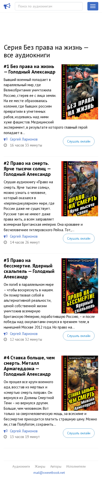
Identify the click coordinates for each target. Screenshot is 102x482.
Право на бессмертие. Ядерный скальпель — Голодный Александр (29, 268)
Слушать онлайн (78, 141)
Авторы (55, 466)
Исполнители (76, 466)
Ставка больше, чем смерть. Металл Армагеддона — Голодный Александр (29, 365)
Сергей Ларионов (24, 139)
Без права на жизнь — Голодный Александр (29, 69)
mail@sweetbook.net (49, 472)
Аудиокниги (21, 466)
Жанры (40, 466)
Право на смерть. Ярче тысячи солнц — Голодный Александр (27, 168)
